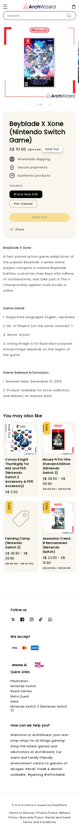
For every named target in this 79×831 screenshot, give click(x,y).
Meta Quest (20, 696)
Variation (16, 186)
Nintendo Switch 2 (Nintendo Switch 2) (39, 708)
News (15, 701)
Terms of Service (21, 813)
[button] (5, 6)
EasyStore (59, 805)
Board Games (21, 691)
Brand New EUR (26, 194)
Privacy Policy (47, 813)
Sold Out (39, 217)
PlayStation (19, 681)
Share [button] (19, 229)
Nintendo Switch (23, 686)
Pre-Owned (23, 204)
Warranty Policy (31, 817)
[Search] (69, 15)
